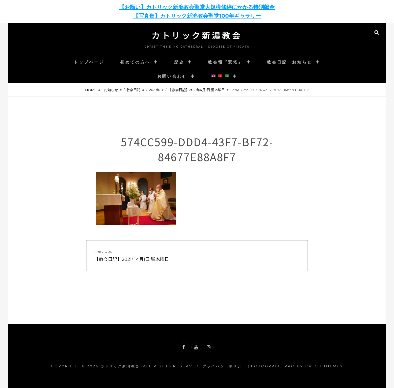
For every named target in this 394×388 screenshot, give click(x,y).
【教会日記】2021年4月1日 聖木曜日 (196, 90)
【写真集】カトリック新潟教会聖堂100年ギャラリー (197, 16)
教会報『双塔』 (225, 62)
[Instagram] (209, 347)
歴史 (179, 62)
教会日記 (133, 90)
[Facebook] (183, 347)
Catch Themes (324, 366)
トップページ (89, 62)
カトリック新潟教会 (197, 35)
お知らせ (111, 90)
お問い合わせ (172, 76)
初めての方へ (135, 62)
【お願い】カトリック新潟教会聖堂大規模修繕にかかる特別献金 (197, 7)
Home (90, 90)
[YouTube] (196, 347)
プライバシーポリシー (224, 366)
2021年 (154, 90)
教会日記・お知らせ (289, 62)
